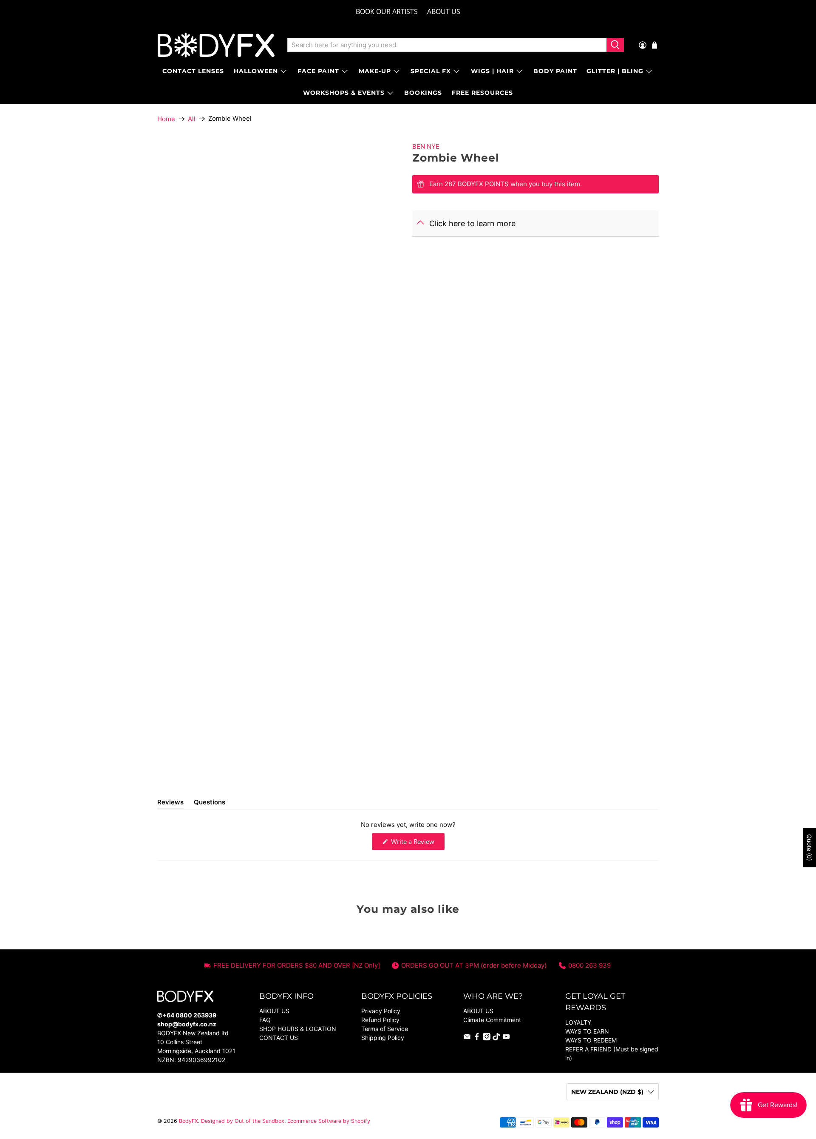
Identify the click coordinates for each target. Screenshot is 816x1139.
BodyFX (188, 1121)
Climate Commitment (492, 1019)
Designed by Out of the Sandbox (242, 1121)
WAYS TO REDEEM (591, 1040)
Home (166, 119)
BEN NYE (425, 146)
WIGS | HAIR (492, 71)
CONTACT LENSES (193, 71)
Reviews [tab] (170, 803)
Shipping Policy (382, 1037)
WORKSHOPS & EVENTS (344, 93)
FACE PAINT (318, 71)
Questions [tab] (209, 803)
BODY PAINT (555, 71)
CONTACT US (278, 1037)
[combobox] (446, 45)
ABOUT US (443, 11)
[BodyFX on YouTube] (506, 1038)
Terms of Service (384, 1028)
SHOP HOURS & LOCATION (297, 1028)
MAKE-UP (375, 71)
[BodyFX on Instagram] (486, 1038)
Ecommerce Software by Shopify (328, 1121)
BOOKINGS (423, 93)
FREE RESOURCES (482, 93)
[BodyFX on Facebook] (477, 1038)
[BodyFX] (216, 45)
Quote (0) (809, 847)
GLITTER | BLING (614, 71)
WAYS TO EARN (587, 1031)
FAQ (265, 1019)
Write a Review (417, 843)
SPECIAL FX (431, 71)
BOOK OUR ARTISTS (387, 11)
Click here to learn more (472, 223)
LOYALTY (578, 1022)
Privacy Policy (380, 1010)
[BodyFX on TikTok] (496, 1038)
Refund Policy (380, 1019)
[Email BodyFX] (467, 1038)
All (192, 119)
